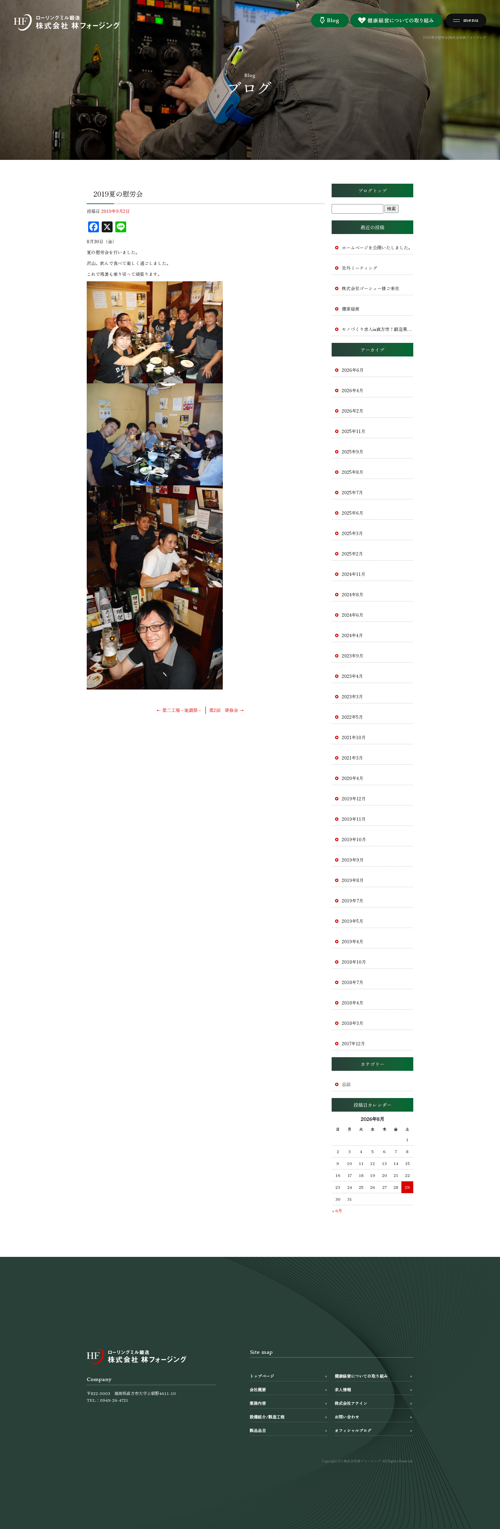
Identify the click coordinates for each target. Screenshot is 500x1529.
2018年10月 (354, 962)
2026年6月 (353, 370)
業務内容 (258, 1403)
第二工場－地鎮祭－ (179, 710)
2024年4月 (352, 635)
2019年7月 (352, 900)
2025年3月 (352, 533)
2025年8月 (352, 472)
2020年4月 (352, 778)
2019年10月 (354, 839)
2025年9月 (352, 451)
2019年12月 (354, 798)
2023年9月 (352, 655)
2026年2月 (352, 411)
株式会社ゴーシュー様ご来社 (370, 288)
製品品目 (258, 1430)
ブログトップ (372, 190)
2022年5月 (352, 717)
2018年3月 (352, 1023)
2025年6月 (352, 513)
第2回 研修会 (226, 710)
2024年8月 (352, 594)
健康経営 (351, 308)
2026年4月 (352, 390)
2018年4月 (352, 1002)
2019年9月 (353, 860)
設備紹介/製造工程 (267, 1416)
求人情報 (343, 1389)
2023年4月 (352, 676)
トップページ (262, 1376)
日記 (346, 1084)
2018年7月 (352, 982)
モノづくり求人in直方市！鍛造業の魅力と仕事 (377, 329)
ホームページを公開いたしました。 (377, 247)
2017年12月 (353, 1043)
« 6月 (337, 1210)
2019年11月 (354, 819)
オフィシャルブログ (353, 1430)
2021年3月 (352, 757)
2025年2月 (352, 553)
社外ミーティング (359, 268)
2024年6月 (352, 615)
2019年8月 (353, 880)
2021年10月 (354, 737)
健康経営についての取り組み (361, 1376)
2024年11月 (353, 574)
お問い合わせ (347, 1416)
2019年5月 (352, 921)
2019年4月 (352, 941)
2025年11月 (353, 431)
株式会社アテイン (351, 1403)
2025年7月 (352, 492)
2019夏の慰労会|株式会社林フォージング (454, 37)
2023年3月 (352, 696)
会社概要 (258, 1389)
